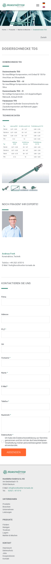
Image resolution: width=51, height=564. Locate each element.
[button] (37, 5)
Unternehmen (10, 499)
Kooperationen (9, 556)
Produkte (12, 30)
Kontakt (7, 543)
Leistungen (7, 512)
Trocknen (6, 530)
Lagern (5, 533)
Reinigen (6, 527)
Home (4, 30)
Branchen (6, 507)
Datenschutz (8, 550)
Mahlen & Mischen (24, 30)
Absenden (14, 452)
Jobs (5, 553)
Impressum (7, 548)
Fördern (6, 525)
